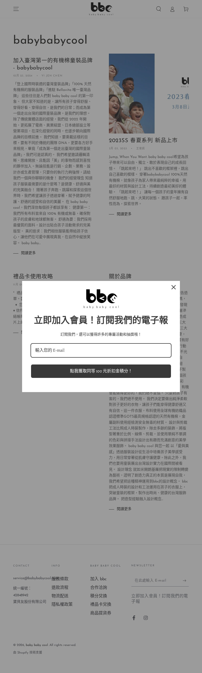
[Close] (173, 287)
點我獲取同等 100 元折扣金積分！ (101, 371)
